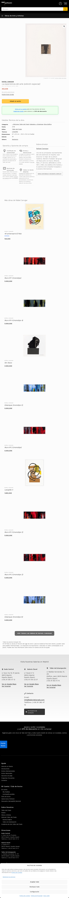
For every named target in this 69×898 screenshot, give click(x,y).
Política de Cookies (17, 872)
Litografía (15, 131)
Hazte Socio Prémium (8, 798)
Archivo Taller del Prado (60, 78)
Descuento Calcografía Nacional (11, 801)
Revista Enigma (7, 819)
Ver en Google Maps (9, 684)
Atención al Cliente (7, 766)
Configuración (34, 892)
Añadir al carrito (15, 101)
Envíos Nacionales (6, 773)
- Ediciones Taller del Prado (20, 124)
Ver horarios (6, 686)
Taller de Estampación (9, 822)
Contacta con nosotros (24, 173)
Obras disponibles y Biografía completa (49, 173)
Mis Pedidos (6, 792)
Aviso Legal (46, 895)
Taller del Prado (17, 129)
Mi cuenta (4, 789)
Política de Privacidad (36, 895)
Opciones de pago (6, 775)
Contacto (4, 780)
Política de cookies (25, 895)
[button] (64, 26)
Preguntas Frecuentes (7, 778)
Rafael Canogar (8, 82)
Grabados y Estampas (36, 124)
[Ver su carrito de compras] (65, 3)
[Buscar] (65, 9)
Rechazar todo (34, 887)
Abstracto (15, 139)
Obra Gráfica (47, 124)
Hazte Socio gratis (8, 94)
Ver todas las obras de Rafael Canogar (34, 633)
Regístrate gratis (18, 111)
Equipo (3, 812)
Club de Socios (6, 796)
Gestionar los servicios (9, 877)
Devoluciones (5, 768)
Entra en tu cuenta (20, 109)
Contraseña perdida (8, 794)
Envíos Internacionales (8, 771)
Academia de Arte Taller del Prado (11, 824)
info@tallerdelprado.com (34, 700)
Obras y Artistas (6, 815)
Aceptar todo (34, 882)
